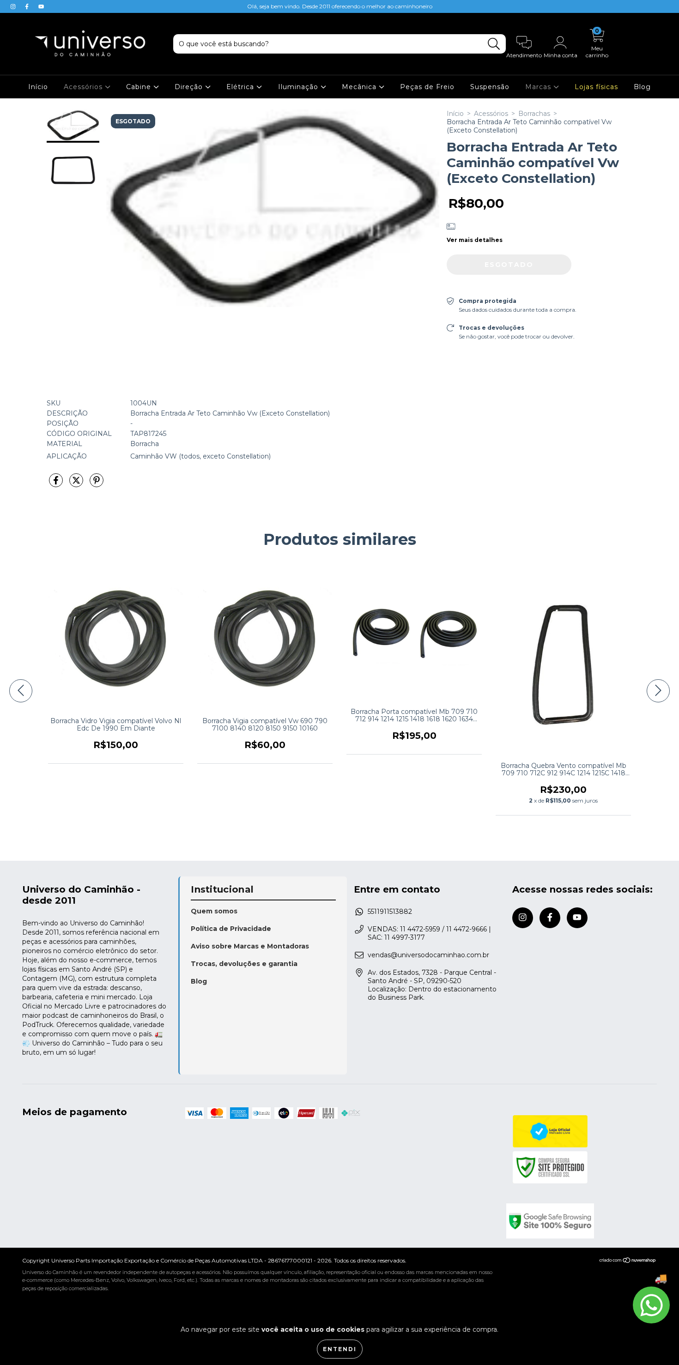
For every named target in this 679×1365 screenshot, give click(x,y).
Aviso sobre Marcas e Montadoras (250, 946)
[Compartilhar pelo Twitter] (77, 484)
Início (38, 87)
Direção (190, 87)
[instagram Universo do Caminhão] (14, 6)
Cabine (139, 87)
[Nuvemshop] (628, 1261)
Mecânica (360, 87)
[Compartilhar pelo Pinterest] (96, 484)
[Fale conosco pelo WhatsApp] (651, 1304)
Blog (642, 87)
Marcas (539, 87)
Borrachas (534, 113)
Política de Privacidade (231, 928)
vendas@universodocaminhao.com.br (428, 955)
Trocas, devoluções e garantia (244, 964)
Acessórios (84, 87)
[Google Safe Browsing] (581, 1220)
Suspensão (489, 87)
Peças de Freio (427, 87)
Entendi (340, 1349)
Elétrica (241, 87)
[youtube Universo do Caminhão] (41, 6)
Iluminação (299, 87)
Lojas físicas (596, 87)
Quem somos (214, 911)
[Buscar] (494, 44)
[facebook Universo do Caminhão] (28, 6)
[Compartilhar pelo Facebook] (57, 484)
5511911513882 (390, 911)
